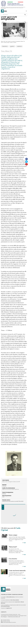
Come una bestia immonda (17, 570)
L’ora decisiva (13, 559)
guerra (12, 46)
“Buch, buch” (13, 547)
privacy (14, 625)
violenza (19, 46)
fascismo (4, 46)
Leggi (24, 542)
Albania (4, 493)
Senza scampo (13, 535)
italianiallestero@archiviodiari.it (9, 622)
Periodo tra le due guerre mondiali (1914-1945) (12, 501)
